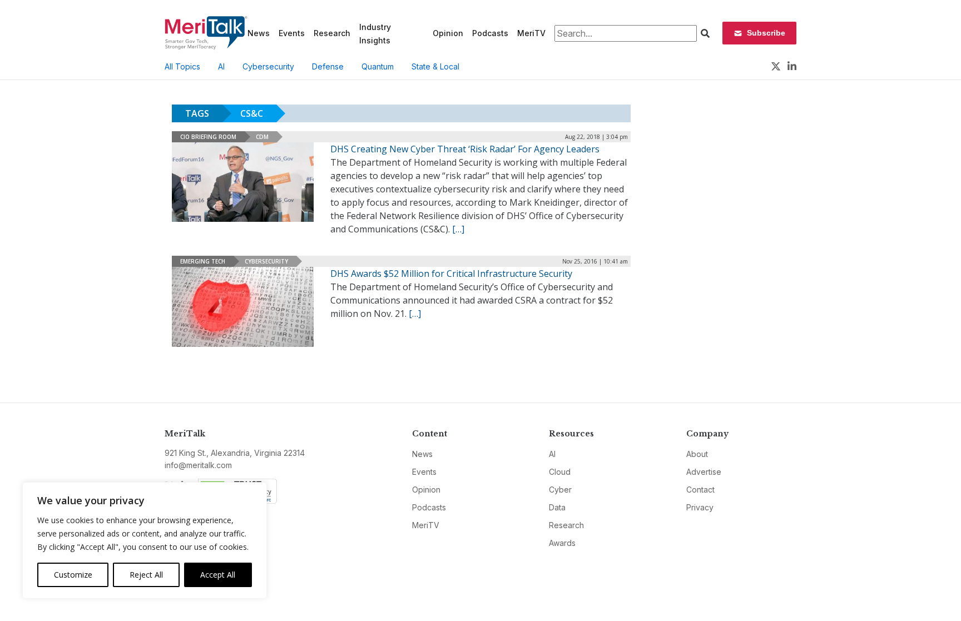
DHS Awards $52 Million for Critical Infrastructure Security (451, 273)
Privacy (700, 507)
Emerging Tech (202, 261)
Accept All (217, 574)
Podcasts (490, 33)
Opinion (448, 33)
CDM (262, 137)
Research (332, 33)
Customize (73, 574)
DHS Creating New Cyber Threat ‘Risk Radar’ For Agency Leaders (465, 149)
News (258, 33)
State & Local (435, 66)
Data (557, 507)
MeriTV (531, 33)
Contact (700, 489)
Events (292, 33)
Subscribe (766, 32)
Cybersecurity (268, 66)
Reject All (146, 574)
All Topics (182, 66)
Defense (328, 66)
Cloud (560, 471)
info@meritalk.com (198, 465)
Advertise (703, 471)
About (697, 454)
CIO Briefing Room (208, 137)
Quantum (377, 66)
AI (221, 66)
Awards (562, 543)
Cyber (560, 489)
